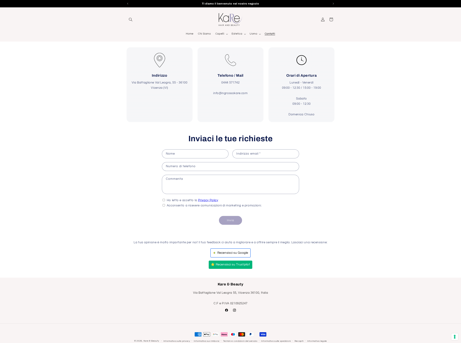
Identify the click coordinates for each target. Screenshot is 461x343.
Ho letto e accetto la (192, 200)
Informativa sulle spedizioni (276, 341)
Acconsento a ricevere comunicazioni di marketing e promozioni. (214, 205)
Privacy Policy (208, 200)
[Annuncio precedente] (128, 3)
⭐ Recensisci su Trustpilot (230, 264)
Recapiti (299, 341)
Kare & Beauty (151, 341)
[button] (131, 19)
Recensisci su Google (230, 253)
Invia (230, 220)
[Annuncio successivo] (333, 3)
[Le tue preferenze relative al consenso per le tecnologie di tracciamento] (454, 336)
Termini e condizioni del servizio (240, 341)
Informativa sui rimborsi (206, 341)
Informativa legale (317, 341)
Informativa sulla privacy (177, 341)
